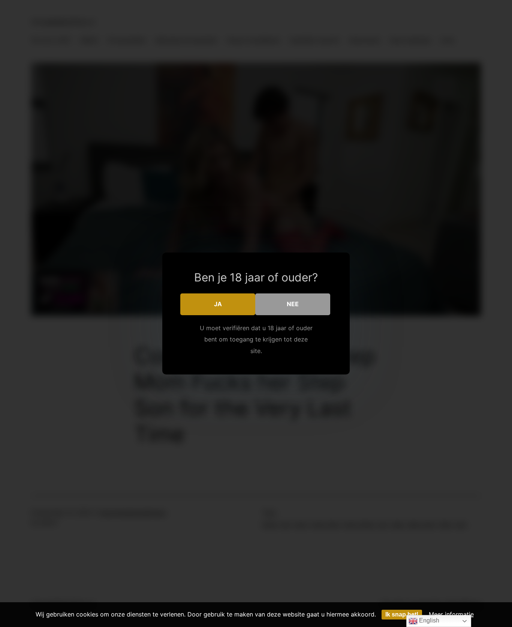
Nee (293, 304)
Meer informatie (451, 614)
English (428, 620)
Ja (218, 304)
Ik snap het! (401, 614)
